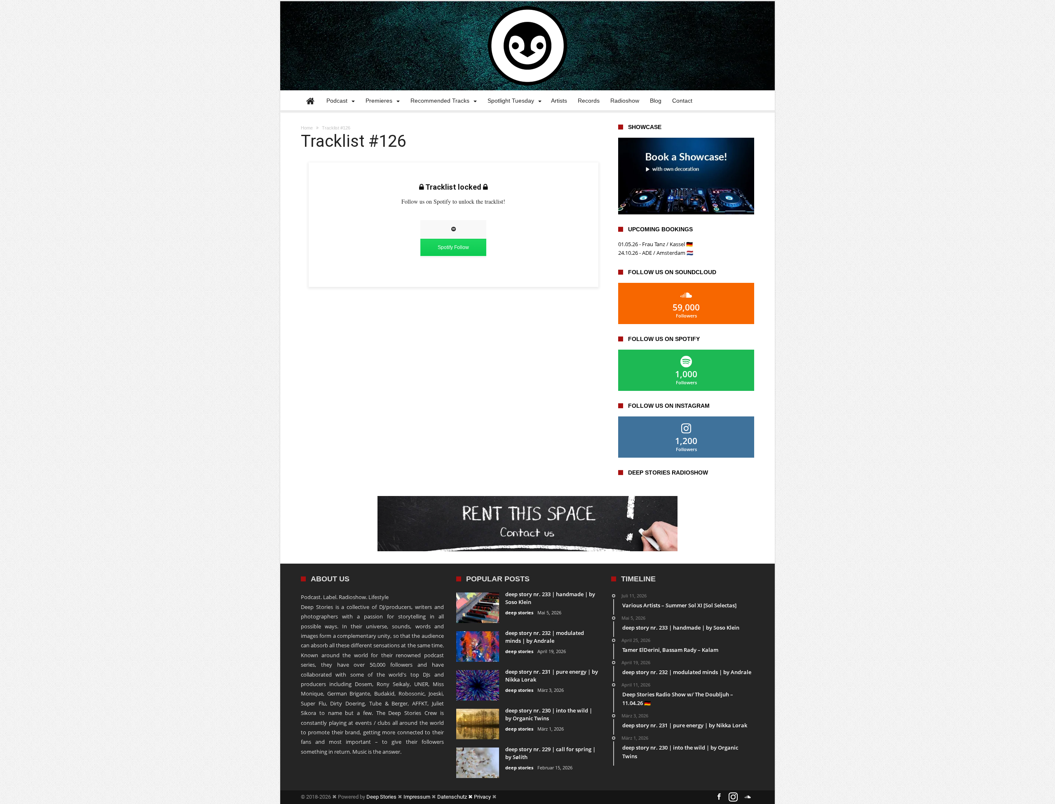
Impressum (416, 797)
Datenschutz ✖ (455, 797)
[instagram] (733, 797)
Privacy (482, 797)
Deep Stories (381, 797)
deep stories (519, 612)
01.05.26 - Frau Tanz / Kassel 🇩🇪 (655, 244)
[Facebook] (718, 797)
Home (307, 127)
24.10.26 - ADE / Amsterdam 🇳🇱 (655, 252)
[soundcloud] (747, 797)
